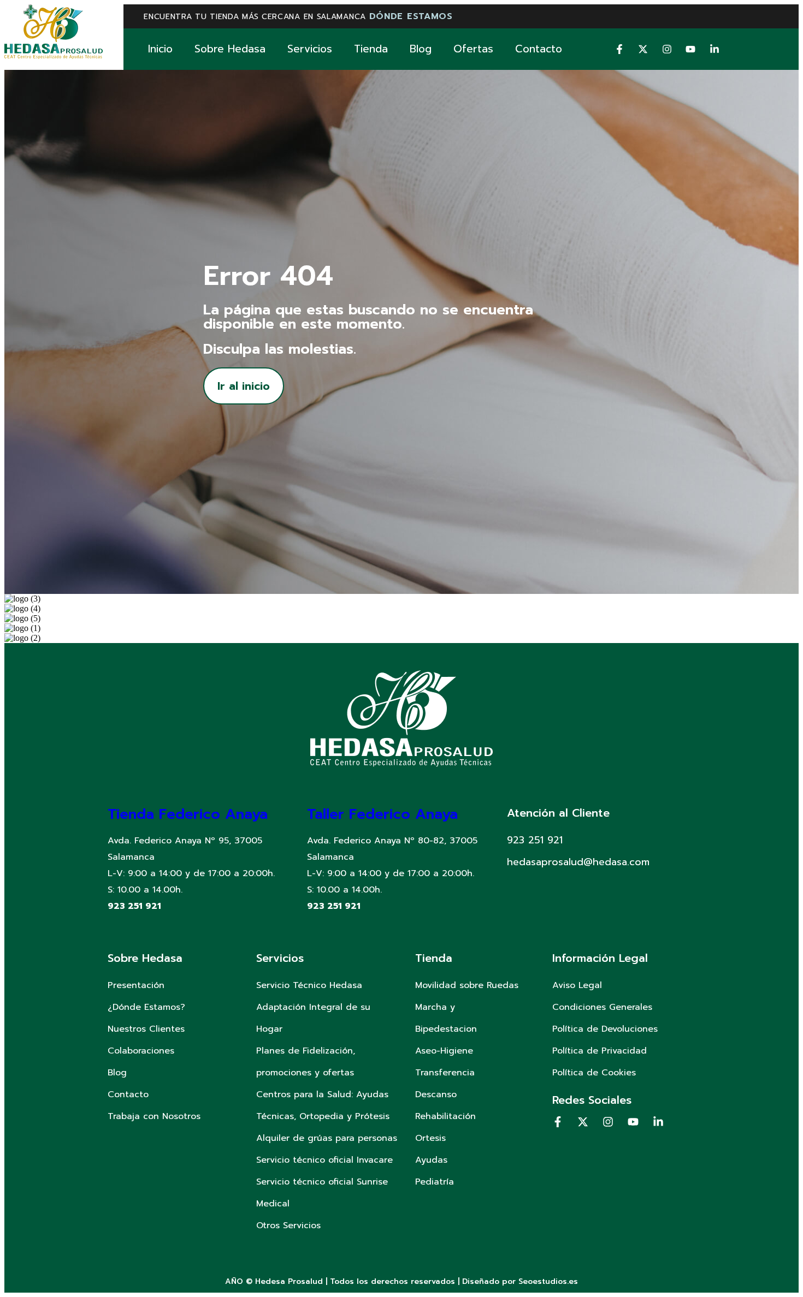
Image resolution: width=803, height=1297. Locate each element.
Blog (421, 49)
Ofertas (473, 49)
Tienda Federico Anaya (188, 814)
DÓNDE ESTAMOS (411, 16)
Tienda (371, 49)
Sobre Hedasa (229, 49)
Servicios (309, 49)
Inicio (160, 49)
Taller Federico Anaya (382, 814)
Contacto (538, 49)
